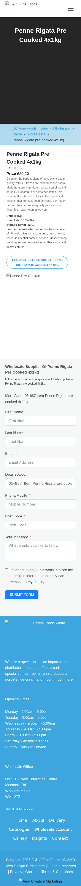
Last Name (14, 433)
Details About (16, 474)
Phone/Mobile (16, 495)
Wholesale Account (53, 829)
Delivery (57, 820)
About (38, 820)
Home (21, 820)
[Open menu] (71, 8)
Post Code (13, 516)
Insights (39, 838)
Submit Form (22, 595)
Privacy (16, 872)
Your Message (16, 537)
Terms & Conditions (57, 872)
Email (9, 454)
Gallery (20, 838)
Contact (60, 838)
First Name (14, 412)
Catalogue (19, 829)
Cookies (31, 872)
